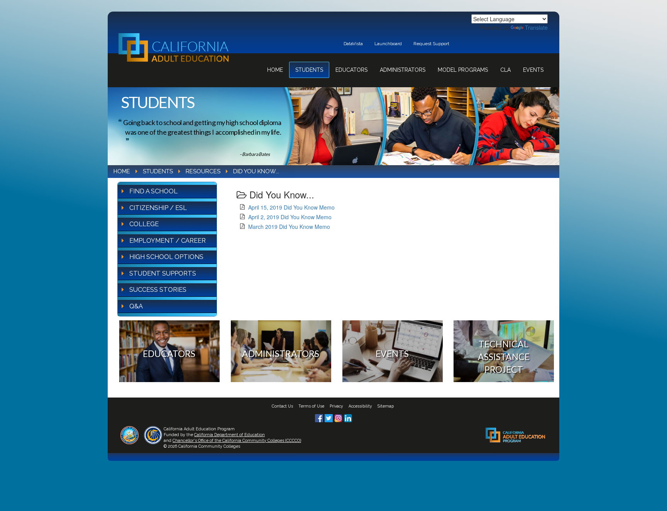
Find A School (153, 191)
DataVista (353, 43)
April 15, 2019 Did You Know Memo (291, 207)
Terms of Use (311, 406)
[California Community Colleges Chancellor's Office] (153, 434)
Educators (351, 70)
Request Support (431, 43)
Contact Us (282, 406)
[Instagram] (339, 417)
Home (275, 70)
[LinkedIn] (348, 417)
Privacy (336, 406)
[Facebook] (320, 417)
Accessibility (360, 406)
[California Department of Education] (129, 434)
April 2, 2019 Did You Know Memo (290, 217)
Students (309, 70)
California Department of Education (229, 434)
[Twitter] (329, 417)
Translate (536, 27)
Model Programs (463, 70)
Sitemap (386, 406)
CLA (505, 70)
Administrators (402, 70)
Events (533, 70)
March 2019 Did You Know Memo (289, 226)
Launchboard (388, 43)
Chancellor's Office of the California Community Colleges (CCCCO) (237, 440)
